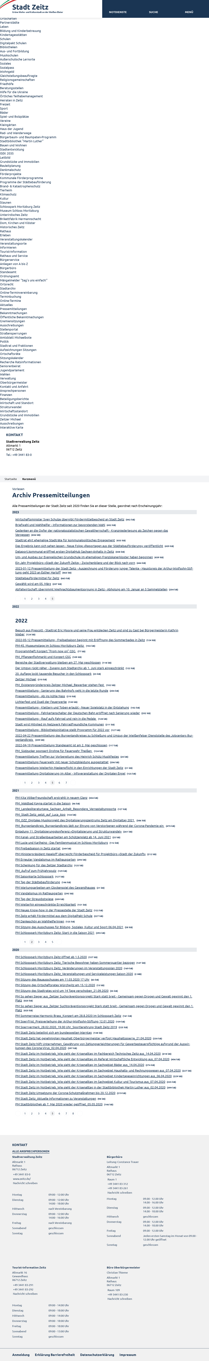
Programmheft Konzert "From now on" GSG (45, 651)
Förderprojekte (10, 174)
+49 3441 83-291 (22, 1284)
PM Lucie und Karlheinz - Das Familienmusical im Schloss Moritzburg (61, 842)
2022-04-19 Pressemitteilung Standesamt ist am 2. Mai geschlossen (61, 745)
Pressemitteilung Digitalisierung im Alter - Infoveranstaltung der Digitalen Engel (70, 773)
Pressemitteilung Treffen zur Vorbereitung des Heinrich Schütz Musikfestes (67, 756)
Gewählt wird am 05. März (33, 584)
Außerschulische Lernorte (17, 59)
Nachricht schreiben (25, 1183)
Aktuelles (6, 305)
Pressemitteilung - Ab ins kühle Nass (40, 696)
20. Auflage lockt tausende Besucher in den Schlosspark (53, 673)
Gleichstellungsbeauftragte (18, 75)
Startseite (11, 478)
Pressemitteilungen (13, 309)
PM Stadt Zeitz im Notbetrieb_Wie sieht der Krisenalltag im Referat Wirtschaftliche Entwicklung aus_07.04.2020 (92, 1059)
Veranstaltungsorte (13, 243)
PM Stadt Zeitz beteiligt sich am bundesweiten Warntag (53, 1032)
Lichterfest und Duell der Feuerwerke (41, 702)
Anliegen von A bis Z (14, 264)
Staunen (5, 202)
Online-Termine (10, 300)
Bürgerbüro (8, 268)
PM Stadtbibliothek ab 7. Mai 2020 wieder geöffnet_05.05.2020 (59, 1104)
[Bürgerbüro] (152, 1174)
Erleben (5, 235)
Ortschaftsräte (10, 354)
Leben (4, 26)
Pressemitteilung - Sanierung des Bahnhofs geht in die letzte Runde (61, 690)
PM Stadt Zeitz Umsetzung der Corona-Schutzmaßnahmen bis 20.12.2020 (65, 1093)
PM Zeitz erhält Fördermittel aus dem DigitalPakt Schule (53, 916)
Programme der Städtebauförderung (25, 182)
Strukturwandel (10, 407)
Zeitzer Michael (10, 419)
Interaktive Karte (11, 427)
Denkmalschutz (10, 170)
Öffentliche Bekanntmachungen (22, 317)
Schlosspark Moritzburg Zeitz (20, 206)
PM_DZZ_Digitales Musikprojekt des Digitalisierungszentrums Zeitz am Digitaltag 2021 (75, 820)
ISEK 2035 (7, 153)
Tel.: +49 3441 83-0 (19, 454)
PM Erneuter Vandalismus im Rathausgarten (45, 859)
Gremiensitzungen (12, 321)
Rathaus (5, 231)
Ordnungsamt (9, 276)
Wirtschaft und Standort (17, 403)
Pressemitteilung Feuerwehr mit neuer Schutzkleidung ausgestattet (61, 762)
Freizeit (5, 104)
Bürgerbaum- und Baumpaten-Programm (28, 137)
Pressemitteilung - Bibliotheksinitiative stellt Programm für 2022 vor (62, 730)
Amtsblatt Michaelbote (16, 337)
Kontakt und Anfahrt (14, 386)
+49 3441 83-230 (117, 1294)
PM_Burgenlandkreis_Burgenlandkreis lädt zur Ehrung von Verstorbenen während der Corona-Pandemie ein (89, 825)
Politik (4, 341)
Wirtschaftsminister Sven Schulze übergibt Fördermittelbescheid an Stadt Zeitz (69, 519)
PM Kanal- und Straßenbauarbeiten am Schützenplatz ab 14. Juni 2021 (63, 837)
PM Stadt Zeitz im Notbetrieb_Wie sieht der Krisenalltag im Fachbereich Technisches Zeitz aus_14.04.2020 (88, 1053)
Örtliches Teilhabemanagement (21, 96)
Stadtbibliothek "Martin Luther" (21, 141)
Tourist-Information (13, 251)
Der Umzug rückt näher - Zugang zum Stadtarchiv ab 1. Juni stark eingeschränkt (69, 668)
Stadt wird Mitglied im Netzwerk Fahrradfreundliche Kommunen (59, 724)
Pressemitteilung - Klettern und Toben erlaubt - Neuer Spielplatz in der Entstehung (72, 707)
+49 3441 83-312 (117, 1183)
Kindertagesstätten (13, 35)
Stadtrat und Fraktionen (16, 345)
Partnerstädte (9, 22)
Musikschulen (9, 55)
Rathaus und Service (14, 255)
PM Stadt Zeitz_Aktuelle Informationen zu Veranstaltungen (55, 1098)
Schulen (5, 39)
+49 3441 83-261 (117, 1188)
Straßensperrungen (13, 333)
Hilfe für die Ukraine (14, 92)
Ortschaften (8, 18)
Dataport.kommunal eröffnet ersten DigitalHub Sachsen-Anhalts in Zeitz (64, 551)
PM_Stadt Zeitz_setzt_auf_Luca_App (40, 814)
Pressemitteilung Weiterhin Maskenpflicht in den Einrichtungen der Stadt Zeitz (69, 767)
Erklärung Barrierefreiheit (55, 1355)
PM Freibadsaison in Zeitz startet (37, 848)
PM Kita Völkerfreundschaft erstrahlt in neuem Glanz (51, 797)
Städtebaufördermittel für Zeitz (37, 578)
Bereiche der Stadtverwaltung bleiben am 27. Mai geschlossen (58, 662)
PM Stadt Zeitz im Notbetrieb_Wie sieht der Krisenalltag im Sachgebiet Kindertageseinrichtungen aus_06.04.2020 (93, 1076)
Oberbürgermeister (13, 382)
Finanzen (6, 394)
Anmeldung (21, 1355)
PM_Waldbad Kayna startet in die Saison (43, 803)
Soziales (5, 63)
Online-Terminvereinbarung (19, 292)
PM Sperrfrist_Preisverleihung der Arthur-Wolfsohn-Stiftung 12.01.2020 (64, 1021)
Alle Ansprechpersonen (30, 1151)
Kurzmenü (29, 479)
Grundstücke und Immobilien (19, 161)
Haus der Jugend (11, 129)
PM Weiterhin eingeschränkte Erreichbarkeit (45, 904)
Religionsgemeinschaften (17, 79)
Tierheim (6, 190)
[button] (189, 12)
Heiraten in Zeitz (11, 100)
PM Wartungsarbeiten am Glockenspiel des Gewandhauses (55, 887)
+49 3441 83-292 (22, 1289)
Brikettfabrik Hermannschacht (20, 219)
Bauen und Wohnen (13, 145)
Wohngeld (7, 71)
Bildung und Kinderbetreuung (20, 31)
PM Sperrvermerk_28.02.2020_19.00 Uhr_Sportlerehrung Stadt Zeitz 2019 (66, 1027)
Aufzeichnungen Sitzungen (18, 350)
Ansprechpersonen (13, 390)
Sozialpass (7, 67)
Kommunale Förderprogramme (21, 178)
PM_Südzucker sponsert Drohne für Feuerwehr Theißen (53, 751)
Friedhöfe (6, 84)
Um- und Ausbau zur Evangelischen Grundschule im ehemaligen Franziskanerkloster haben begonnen (84, 557)
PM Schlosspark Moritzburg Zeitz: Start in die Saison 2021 (54, 932)
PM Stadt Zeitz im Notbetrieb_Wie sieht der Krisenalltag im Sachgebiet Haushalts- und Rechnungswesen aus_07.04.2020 (98, 1070)
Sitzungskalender (12, 358)
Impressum (127, 1355)
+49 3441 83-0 (21, 1174)
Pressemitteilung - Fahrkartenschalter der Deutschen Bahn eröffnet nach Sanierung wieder (77, 713)
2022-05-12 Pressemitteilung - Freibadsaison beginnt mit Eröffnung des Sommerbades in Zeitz (80, 640)
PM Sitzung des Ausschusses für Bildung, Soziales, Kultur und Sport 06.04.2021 (69, 927)
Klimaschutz (8, 194)
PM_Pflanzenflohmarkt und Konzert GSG (43, 657)
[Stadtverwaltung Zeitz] (104, 448)
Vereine (5, 120)
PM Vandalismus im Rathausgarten (39, 893)
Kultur (4, 198)
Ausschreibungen (12, 325)
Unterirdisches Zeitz (14, 215)
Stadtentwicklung (12, 149)
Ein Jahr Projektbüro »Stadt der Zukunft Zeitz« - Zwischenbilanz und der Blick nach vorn (75, 563)
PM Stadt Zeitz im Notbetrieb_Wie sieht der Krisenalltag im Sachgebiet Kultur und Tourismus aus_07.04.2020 (90, 1081)
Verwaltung (8, 378)
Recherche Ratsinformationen (20, 362)
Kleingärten (8, 125)
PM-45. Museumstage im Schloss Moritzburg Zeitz (49, 645)
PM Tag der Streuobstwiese (34, 899)
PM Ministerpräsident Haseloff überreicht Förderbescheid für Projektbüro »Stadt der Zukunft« (80, 854)
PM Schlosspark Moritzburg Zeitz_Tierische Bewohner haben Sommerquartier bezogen (75, 962)
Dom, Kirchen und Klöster (17, 223)
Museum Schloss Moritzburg (19, 210)
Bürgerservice (9, 259)
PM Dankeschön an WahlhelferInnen (39, 921)
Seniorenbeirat (10, 366)
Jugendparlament (12, 370)
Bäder (4, 112)
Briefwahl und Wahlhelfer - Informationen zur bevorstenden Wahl (60, 525)
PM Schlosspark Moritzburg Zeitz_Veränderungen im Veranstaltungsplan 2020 (68, 968)
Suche (153, 12)
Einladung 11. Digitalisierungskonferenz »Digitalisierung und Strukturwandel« (68, 831)
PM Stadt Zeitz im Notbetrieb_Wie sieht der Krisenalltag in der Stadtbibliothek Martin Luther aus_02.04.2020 (90, 1087)
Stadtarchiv (8, 288)
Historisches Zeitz (12, 227)
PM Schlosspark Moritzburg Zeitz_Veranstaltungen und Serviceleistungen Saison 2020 (74, 974)
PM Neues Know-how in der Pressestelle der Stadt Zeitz (53, 910)
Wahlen (5, 374)
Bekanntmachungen (13, 313)
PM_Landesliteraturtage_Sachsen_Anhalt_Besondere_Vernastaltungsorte (65, 809)
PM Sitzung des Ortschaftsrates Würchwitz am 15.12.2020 (55, 985)
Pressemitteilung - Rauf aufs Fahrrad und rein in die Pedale (56, 718)
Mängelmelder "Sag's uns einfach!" (23, 280)
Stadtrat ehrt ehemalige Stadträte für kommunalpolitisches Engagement (65, 540)
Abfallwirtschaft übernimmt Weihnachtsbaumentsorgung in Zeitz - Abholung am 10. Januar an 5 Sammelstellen (91, 589)
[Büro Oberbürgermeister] (152, 1283)
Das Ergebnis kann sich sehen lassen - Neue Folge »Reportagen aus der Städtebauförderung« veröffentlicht (89, 546)
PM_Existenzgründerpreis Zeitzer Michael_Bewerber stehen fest (60, 685)
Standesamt (8, 272)
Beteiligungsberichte (14, 399)
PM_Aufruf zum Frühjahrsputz (35, 870)
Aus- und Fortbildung (14, 51)
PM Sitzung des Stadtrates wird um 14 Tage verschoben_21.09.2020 (61, 990)
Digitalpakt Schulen (13, 43)
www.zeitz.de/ (22, 1178)
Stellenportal (9, 329)
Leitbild (5, 157)
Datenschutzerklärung (97, 1355)
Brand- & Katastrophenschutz (20, 186)
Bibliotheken (8, 47)
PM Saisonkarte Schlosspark (34, 876)
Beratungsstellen (11, 88)
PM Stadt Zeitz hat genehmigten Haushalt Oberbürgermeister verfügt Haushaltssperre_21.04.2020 (83, 1038)
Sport (4, 108)
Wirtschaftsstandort (14, 411)
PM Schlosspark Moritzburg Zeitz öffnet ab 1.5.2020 (51, 957)
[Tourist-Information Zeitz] (57, 1280)
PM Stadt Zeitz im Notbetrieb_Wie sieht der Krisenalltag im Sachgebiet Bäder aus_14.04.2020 (79, 1065)
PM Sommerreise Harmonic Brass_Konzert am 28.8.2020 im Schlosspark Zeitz (68, 1015)
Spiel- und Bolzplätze (14, 116)
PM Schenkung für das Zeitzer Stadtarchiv (44, 865)
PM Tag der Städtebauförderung (37, 882)
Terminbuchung (10, 296)
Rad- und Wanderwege (15, 133)
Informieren (8, 247)
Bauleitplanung (10, 165)
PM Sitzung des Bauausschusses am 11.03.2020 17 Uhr (52, 979)
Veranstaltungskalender (16, 239)
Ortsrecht (6, 284)
